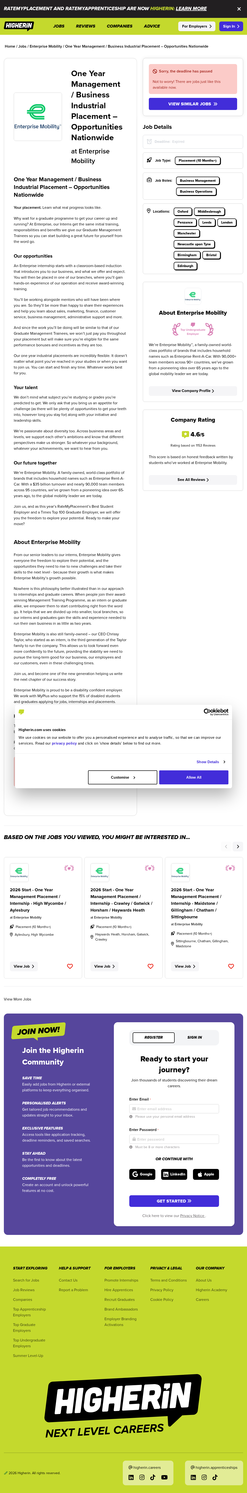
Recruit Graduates (119, 1299)
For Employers (194, 26)
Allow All (193, 777)
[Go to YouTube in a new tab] (164, 1477)
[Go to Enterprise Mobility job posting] (43, 872)
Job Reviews (23, 1289)
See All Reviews (191, 479)
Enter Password (143, 1129)
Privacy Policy (161, 1289)
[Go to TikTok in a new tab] (152, 1477)
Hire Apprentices (118, 1289)
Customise (120, 777)
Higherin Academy (211, 1289)
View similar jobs (189, 104)
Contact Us (68, 1280)
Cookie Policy (161, 1299)
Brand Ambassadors (121, 1309)
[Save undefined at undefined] (70, 966)
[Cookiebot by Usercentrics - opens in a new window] (207, 712)
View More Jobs (17, 999)
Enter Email (140, 1099)
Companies (22, 1299)
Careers (202, 1299)
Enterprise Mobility (90, 156)
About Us (204, 1280)
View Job (22, 966)
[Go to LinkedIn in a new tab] (131, 1477)
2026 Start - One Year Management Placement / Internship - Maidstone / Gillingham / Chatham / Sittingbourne (196, 903)
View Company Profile (191, 390)
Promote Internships (121, 1280)
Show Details (208, 762)
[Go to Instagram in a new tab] (141, 1477)
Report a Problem (73, 1289)
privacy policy (64, 743)
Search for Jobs (26, 1280)
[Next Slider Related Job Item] (238, 846)
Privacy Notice (192, 1215)
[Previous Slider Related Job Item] (226, 846)
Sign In (229, 26)
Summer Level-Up (28, 1355)
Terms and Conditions (168, 1280)
